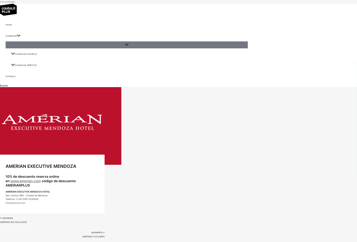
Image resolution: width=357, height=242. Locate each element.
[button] (18, 35)
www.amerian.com (25, 181)
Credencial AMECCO (26, 65)
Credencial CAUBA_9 (26, 54)
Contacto (10, 76)
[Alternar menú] (127, 44)
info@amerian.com (15, 202)
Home (9, 24)
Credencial (11, 35)
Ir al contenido (7, 1)
